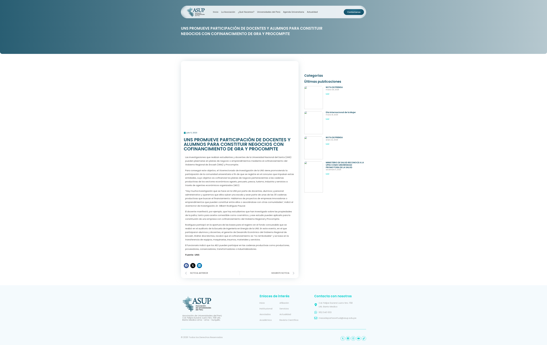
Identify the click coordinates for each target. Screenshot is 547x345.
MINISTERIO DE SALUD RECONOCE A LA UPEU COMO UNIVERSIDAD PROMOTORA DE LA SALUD (345, 165)
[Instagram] (353, 338)
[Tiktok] (364, 338)
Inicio (215, 12)
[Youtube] (358, 338)
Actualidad (312, 12)
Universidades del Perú (268, 12)
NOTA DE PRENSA (334, 87)
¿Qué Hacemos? (246, 12)
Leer (327, 94)
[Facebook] (348, 338)
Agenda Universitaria (293, 12)
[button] (186, 265)
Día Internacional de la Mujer (341, 112)
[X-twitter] (342, 338)
